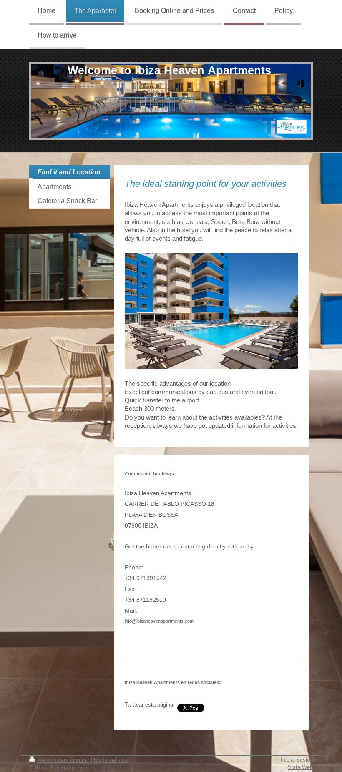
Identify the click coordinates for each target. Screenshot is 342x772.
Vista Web (300, 767)
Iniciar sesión (297, 760)
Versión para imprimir (64, 760)
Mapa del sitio (111, 760)
